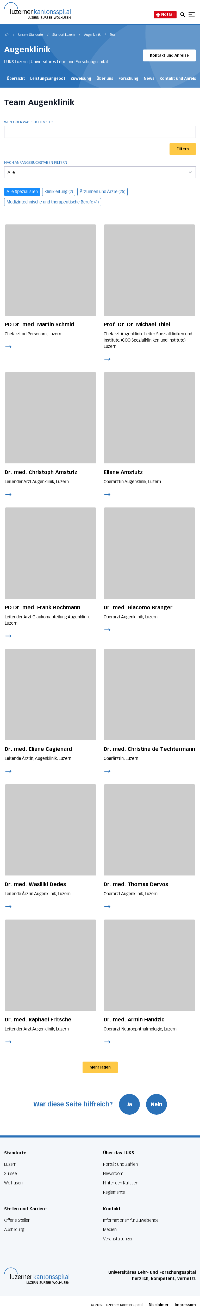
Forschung (128, 78)
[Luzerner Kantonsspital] (36, 1275)
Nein (156, 1104)
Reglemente (114, 1192)
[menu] (100, 172)
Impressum (185, 1305)
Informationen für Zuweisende (131, 1220)
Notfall (167, 14)
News (149, 78)
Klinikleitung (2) (59, 192)
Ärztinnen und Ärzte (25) (102, 192)
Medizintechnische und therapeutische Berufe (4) (53, 202)
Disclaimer (158, 1305)
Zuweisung (81, 78)
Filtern (183, 149)
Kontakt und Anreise (169, 55)
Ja (129, 1104)
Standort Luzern (63, 35)
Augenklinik (92, 35)
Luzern (10, 1164)
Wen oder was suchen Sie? (28, 122)
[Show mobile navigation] (192, 15)
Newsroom (113, 1173)
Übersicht (16, 78)
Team (113, 35)
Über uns (105, 78)
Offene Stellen (17, 1220)
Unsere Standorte (30, 35)
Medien (110, 1229)
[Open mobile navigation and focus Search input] (184, 15)
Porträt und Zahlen (120, 1164)
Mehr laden (100, 1067)
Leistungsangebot (47, 78)
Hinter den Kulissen (120, 1183)
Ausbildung (14, 1229)
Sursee (10, 1173)
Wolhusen (13, 1183)
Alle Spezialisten (22, 192)
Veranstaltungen (118, 1239)
